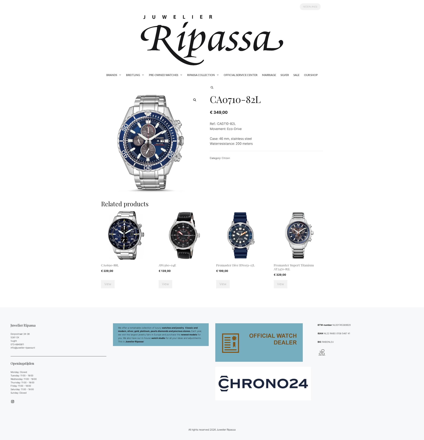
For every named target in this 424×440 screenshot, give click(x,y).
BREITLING (133, 74)
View (107, 284)
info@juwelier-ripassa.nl (23, 347)
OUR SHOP (311, 74)
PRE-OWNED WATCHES (163, 74)
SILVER (285, 74)
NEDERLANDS (310, 6)
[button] (212, 87)
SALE (296, 74)
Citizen (226, 158)
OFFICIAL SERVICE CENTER (240, 74)
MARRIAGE (269, 74)
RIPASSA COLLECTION (201, 74)
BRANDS (111, 74)
